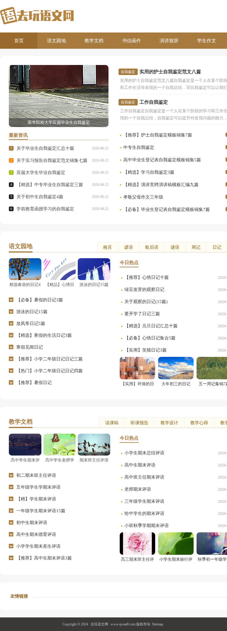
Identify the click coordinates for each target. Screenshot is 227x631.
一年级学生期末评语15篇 (40, 510)
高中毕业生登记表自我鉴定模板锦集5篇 (162, 159)
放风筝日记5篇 (30, 323)
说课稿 (112, 422)
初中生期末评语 (31, 522)
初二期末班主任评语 (36, 475)
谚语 (128, 247)
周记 (196, 247)
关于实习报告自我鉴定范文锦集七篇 (52, 160)
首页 (19, 40)
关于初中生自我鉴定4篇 (40, 196)
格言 (107, 247)
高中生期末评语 (139, 465)
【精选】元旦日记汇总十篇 (151, 325)
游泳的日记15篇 (32, 311)
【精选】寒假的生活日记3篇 (44, 335)
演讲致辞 (169, 40)
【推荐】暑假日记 (34, 382)
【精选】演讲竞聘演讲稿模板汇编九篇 (161, 184)
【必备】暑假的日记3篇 (39, 299)
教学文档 (94, 40)
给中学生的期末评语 (144, 513)
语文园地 (56, 40)
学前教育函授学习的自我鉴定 (45, 208)
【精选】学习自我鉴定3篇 (148, 172)
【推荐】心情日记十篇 (146, 277)
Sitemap (157, 624)
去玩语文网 (99, 624)
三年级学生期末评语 (144, 501)
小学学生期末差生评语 (38, 546)
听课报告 (139, 422)
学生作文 (206, 40)
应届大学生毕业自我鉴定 (41, 172)
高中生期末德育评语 (36, 534)
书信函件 (131, 40)
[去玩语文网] (56, 15)
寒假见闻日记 (29, 347)
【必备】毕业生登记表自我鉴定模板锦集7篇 (166, 209)
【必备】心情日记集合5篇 (150, 338)
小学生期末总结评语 (144, 453)
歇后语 (151, 247)
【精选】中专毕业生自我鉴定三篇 (50, 184)
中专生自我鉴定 (138, 147)
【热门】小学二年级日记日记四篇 (49, 370)
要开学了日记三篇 (142, 313)
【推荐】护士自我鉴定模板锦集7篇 (157, 135)
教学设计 (169, 422)
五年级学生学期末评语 (38, 487)
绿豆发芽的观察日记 (144, 289)
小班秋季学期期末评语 (146, 525)
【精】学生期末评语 (36, 499)
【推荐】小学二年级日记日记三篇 (49, 359)
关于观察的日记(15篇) (146, 301)
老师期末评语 (137, 489)
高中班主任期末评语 (144, 477)
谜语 (175, 247)
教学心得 (199, 422)
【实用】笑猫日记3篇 (145, 350)
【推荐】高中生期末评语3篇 (44, 558)
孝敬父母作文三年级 (143, 197)
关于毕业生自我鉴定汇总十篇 (45, 148)
